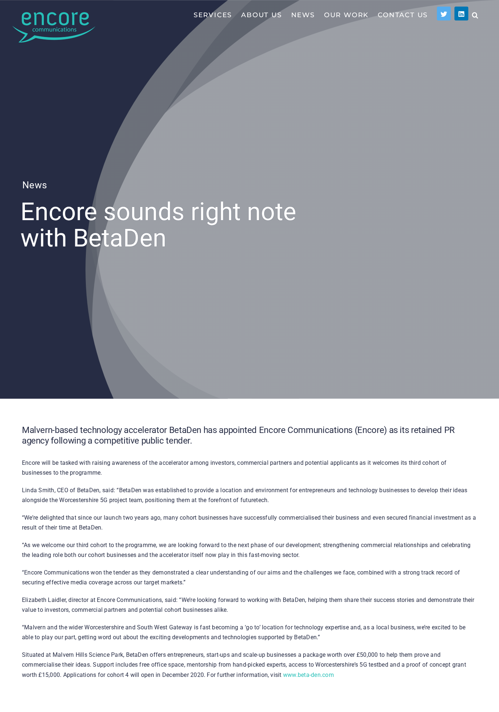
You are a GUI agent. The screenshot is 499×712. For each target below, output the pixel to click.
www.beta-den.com (308, 674)
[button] (475, 14)
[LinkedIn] (461, 13)
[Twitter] (444, 13)
